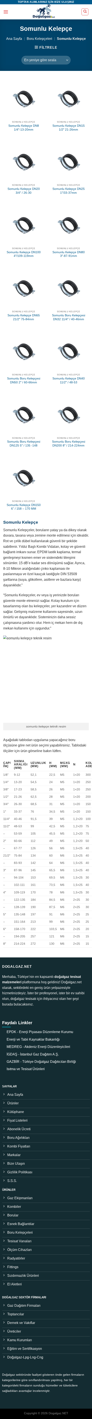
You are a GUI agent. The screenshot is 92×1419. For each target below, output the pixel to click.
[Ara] (85, 11)
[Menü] (5, 11)
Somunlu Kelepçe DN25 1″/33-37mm (68, 190)
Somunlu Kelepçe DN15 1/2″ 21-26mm (68, 127)
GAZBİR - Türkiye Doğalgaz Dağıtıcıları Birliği (41, 1061)
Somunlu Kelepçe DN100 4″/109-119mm (24, 254)
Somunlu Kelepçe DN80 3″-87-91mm (68, 254)
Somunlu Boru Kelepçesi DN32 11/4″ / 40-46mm (68, 317)
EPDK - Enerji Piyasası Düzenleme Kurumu (40, 1032)
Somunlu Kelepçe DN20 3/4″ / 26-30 (23, 190)
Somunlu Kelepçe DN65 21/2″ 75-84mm (23, 317)
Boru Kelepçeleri (39, 39)
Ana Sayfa (14, 39)
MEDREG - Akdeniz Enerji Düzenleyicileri (38, 1047)
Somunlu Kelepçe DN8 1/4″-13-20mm (23, 127)
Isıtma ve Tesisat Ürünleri (26, 1069)
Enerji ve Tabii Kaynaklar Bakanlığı (33, 1039)
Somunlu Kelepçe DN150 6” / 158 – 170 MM (24, 506)
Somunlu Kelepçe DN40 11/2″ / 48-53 (68, 380)
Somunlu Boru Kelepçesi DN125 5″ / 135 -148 (23, 443)
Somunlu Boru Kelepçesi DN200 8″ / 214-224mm (68, 443)
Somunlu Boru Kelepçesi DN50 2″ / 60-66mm (23, 380)
